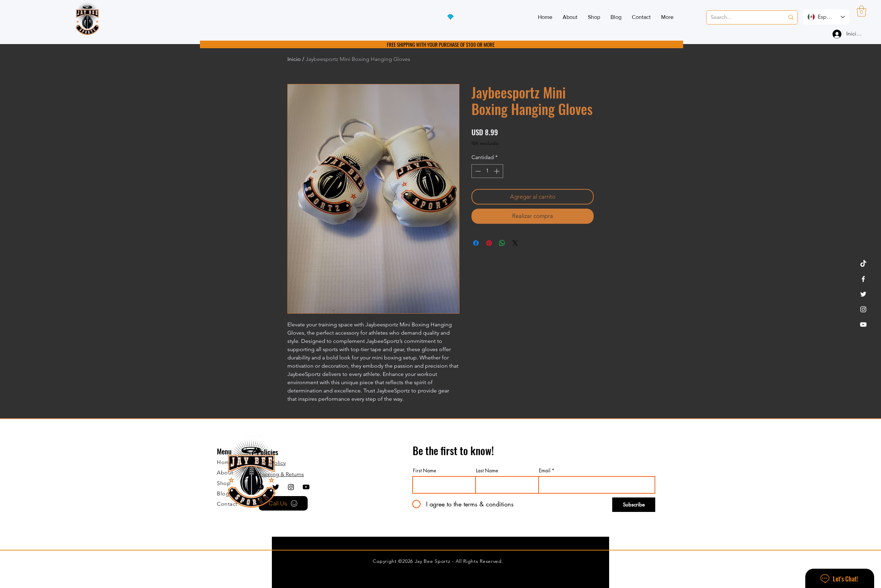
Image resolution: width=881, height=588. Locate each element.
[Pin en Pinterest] (489, 243)
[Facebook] (863, 279)
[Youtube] (306, 487)
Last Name (487, 470)
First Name (424, 470)
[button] (861, 11)
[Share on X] (515, 243)
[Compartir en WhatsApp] (502, 243)
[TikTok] (863, 264)
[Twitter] (863, 294)
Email (544, 470)
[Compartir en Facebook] (476, 243)
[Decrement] (477, 171)
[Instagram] (863, 309)
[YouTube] (863, 324)
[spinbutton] (487, 171)
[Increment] (497, 171)
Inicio (294, 59)
